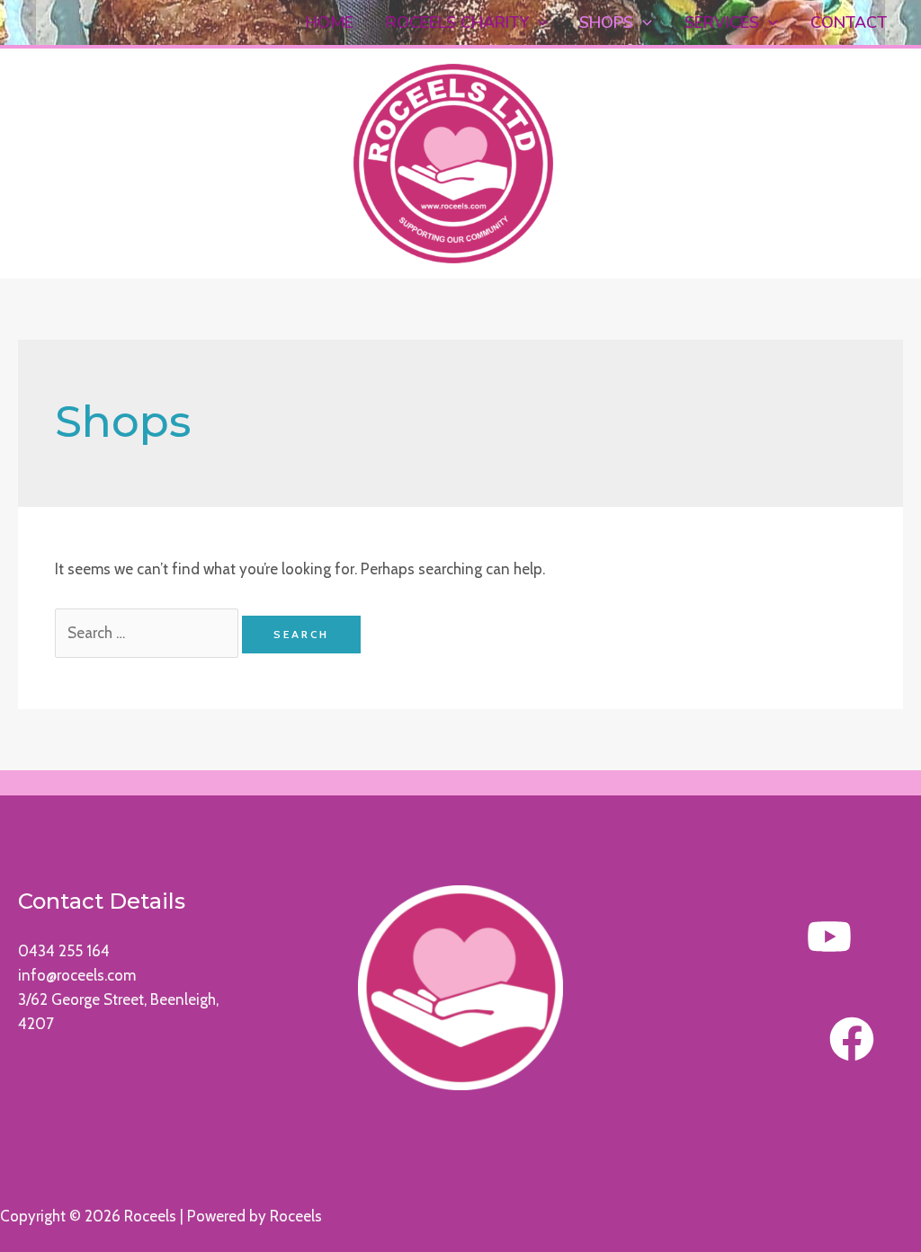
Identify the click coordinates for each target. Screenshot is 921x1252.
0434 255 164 (64, 951)
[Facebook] (851, 1039)
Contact (848, 22)
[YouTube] (829, 936)
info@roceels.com (77, 975)
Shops (606, 22)
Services (721, 22)
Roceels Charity (457, 22)
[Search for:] (149, 633)
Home (329, 22)
